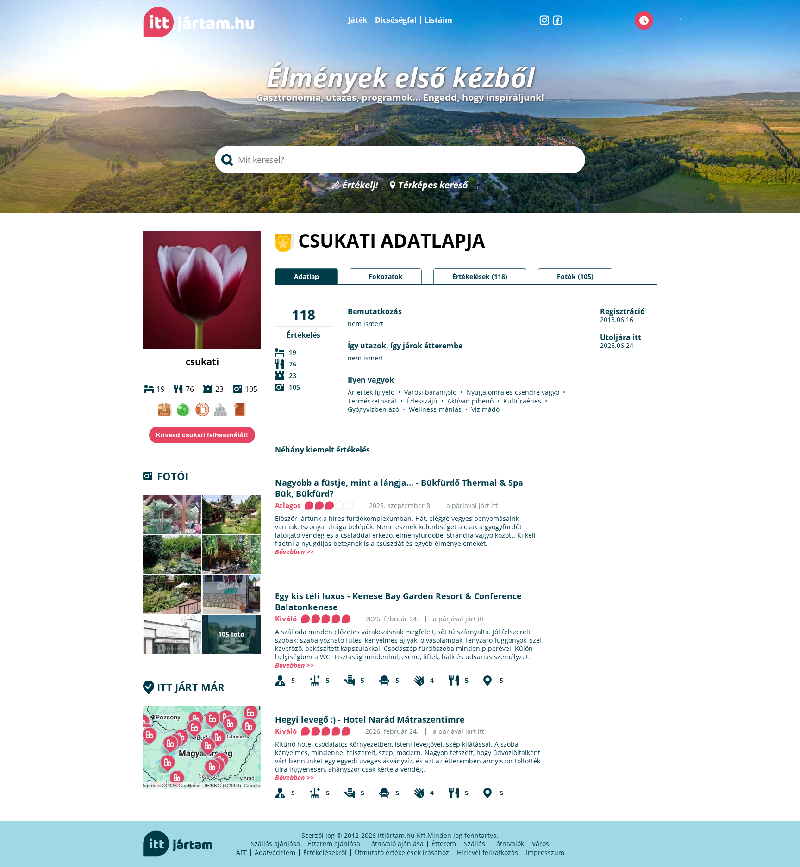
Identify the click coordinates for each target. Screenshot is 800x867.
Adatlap (306, 276)
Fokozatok (386, 276)
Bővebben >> (294, 551)
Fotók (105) (575, 276)
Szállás (474, 843)
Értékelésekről (325, 852)
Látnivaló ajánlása (396, 843)
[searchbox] (400, 159)
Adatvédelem (275, 852)
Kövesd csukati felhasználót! (202, 435)
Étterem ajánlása (334, 843)
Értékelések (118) (479, 276)
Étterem (443, 843)
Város (540, 843)
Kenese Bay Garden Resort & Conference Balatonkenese (398, 601)
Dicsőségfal (396, 20)
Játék (357, 20)
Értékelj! (360, 185)
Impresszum (545, 852)
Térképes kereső (433, 185)
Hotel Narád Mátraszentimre (404, 719)
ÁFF (241, 852)
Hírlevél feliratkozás (487, 852)
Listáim (438, 20)
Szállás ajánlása (275, 843)
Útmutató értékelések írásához (402, 852)
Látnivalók (508, 843)
